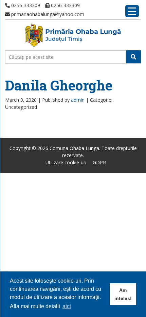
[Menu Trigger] (132, 11)
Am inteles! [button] (123, 294)
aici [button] (66, 306)
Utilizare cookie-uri (65, 162)
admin (78, 100)
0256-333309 (25, 5)
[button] (133, 56)
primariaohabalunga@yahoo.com (47, 14)
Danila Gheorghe (58, 85)
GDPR (99, 162)
